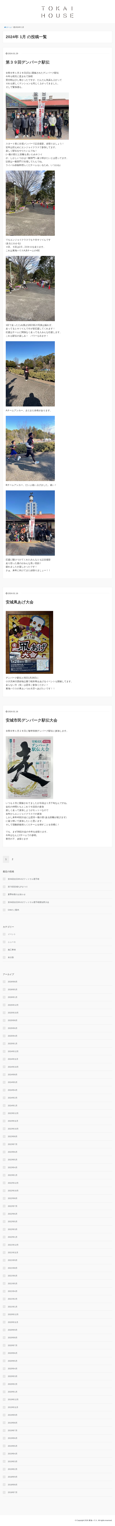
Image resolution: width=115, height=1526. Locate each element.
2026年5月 (12, 989)
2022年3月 (12, 1229)
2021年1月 (12, 1307)
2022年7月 (12, 1206)
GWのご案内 (13, 910)
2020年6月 (12, 1353)
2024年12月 (13, 1051)
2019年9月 (12, 1415)
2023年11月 (13, 1121)
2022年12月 (13, 1183)
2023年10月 (13, 1129)
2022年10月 (13, 1191)
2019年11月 (13, 1407)
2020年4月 (12, 1368)
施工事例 (12, 950)
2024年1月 (12, 1105)
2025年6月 (12, 1028)
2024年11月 (13, 1059)
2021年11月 (13, 1252)
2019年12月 (13, 1399)
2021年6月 (12, 1276)
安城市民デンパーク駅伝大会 (31, 720)
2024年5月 (12, 1082)
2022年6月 (12, 1214)
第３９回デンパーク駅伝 (28, 62)
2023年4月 (12, 1167)
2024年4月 (12, 1090)
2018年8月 (12, 1485)
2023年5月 (12, 1160)
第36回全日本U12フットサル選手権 (23, 879)
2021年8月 (12, 1268)
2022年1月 (12, 1237)
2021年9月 (12, 1260)
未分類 (11, 957)
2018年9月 (12, 1477)
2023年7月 (12, 1144)
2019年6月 (12, 1438)
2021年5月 (12, 1283)
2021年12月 (13, 1245)
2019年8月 (12, 1423)
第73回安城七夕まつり (18, 887)
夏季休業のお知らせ (17, 894)
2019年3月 (12, 1461)
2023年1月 (12, 1175)
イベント (12, 934)
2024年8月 (12, 1074)
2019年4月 (12, 1454)
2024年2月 (12, 1098)
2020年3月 (12, 1376)
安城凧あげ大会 (20, 602)
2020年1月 (12, 1392)
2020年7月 (12, 1345)
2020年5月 (12, 1361)
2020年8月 (12, 1337)
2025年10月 (13, 1013)
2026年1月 (12, 997)
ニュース (12, 942)
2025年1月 (12, 1043)
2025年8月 (12, 1020)
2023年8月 (12, 1136)
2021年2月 (12, 1299)
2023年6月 (12, 1152)
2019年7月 (12, 1430)
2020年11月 (13, 1322)
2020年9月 (12, 1330)
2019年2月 (12, 1469)
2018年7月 (12, 1492)
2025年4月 (12, 1036)
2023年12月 (13, 1113)
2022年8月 (12, 1198)
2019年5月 (12, 1446)
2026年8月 (12, 982)
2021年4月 (12, 1291)
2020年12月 (13, 1314)
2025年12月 (13, 1005)
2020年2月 (12, 1384)
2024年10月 (13, 1067)
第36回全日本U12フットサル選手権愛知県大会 (28, 902)
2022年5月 (12, 1221)
